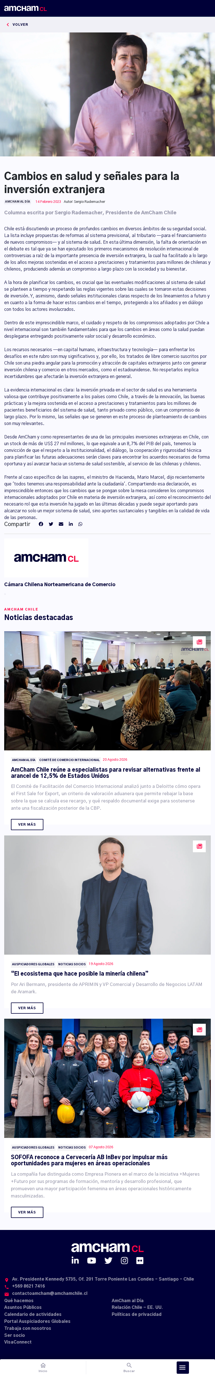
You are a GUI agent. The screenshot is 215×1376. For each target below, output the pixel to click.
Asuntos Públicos (23, 1307)
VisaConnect (18, 1342)
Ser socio (14, 1335)
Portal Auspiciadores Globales (37, 1321)
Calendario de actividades (33, 1314)
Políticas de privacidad (137, 1314)
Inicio (43, 1367)
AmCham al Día (128, 1301)
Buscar (129, 1367)
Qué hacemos (19, 1301)
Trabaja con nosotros (27, 1328)
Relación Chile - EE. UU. (137, 1307)
